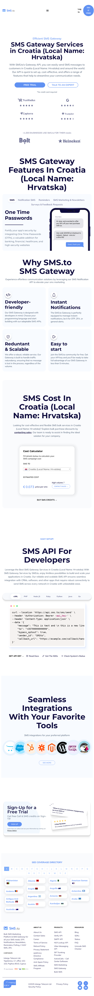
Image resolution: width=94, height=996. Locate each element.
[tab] (12, 200)
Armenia (54, 896)
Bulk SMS (58, 972)
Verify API (58, 935)
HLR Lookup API (61, 942)
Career (36, 939)
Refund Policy (39, 946)
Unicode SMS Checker (80, 947)
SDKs (77, 935)
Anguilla (54, 888)
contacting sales (23, 432)
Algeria (53, 880)
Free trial (30, 85)
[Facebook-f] (80, 983)
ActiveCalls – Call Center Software (61, 960)
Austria (31, 904)
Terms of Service (40, 942)
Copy (81, 611)
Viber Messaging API (61, 947)
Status (77, 939)
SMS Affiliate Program (39, 967)
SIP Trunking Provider (59, 953)
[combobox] (47, 469)
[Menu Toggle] (47, 10)
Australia (10, 909)
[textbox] (47, 469)
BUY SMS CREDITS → (47, 500)
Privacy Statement (41, 949)
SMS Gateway (60, 968)
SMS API (57, 932)
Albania (32, 881)
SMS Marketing (60, 965)
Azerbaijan (55, 903)
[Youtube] (80, 987)
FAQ (76, 942)
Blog (77, 932)
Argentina (33, 896)
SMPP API (58, 939)
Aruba (75, 899)
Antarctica (77, 891)
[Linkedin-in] (86, 987)
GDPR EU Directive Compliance (38, 956)
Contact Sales (39, 935)
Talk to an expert (63, 85)
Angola (31, 888)
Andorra (10, 891)
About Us (37, 932)
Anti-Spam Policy (41, 962)
